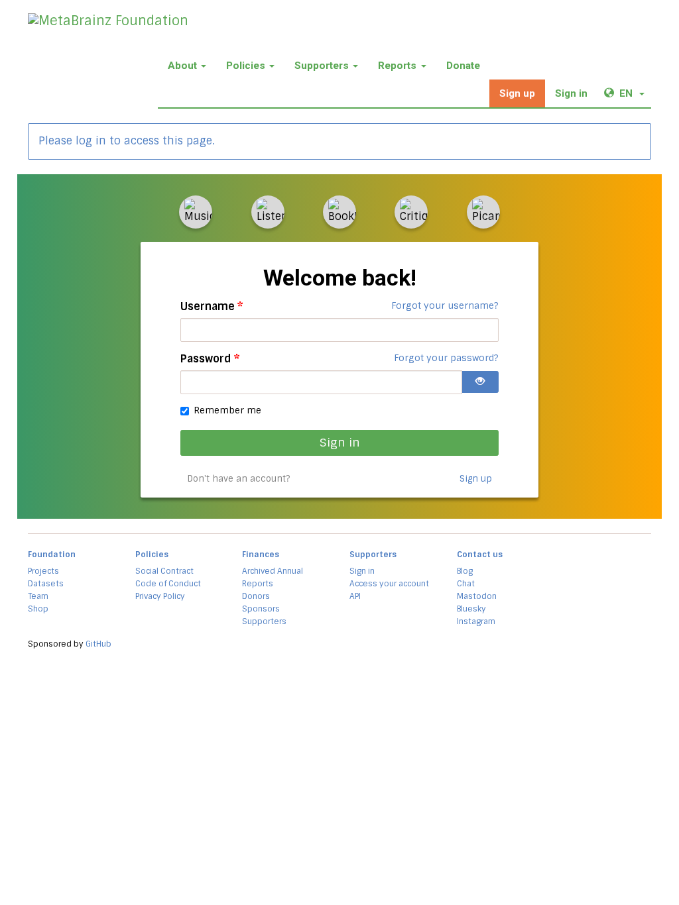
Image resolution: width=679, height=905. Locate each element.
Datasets (46, 583)
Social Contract (164, 571)
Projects (43, 571)
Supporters (321, 66)
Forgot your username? (445, 305)
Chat (466, 583)
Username (211, 306)
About (182, 66)
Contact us (480, 554)
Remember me (227, 410)
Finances (260, 554)
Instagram (476, 621)
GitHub (98, 644)
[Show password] (480, 382)
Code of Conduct (168, 583)
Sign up (517, 93)
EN (635, 93)
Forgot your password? (446, 358)
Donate (463, 66)
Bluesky (471, 609)
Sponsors (261, 609)
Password (210, 359)
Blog (465, 571)
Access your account (389, 583)
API (355, 596)
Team (38, 596)
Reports (397, 66)
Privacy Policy (160, 596)
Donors (256, 596)
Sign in (571, 93)
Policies (245, 66)
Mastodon (477, 596)
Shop (38, 609)
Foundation (52, 554)
